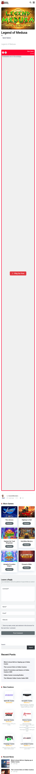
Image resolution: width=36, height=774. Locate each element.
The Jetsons (9, 520)
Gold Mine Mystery (27, 541)
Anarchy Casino (9, 720)
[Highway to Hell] (27, 517)
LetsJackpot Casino (27, 744)
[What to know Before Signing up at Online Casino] (5, 767)
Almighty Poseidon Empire (9, 565)
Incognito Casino (27, 701)
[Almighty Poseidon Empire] (9, 561)
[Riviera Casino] (27, 718)
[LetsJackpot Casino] (27, 742)
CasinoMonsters (13, 496)
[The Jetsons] (9, 517)
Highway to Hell (27, 520)
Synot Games (7, 38)
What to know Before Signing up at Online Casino (17, 663)
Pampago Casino (9, 744)
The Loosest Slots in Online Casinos (15, 667)
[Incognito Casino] (27, 699)
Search (3, 644)
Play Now (9, 523)
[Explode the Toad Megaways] (9, 538)
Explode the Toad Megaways (9, 542)
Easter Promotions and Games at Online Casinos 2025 (16, 671)
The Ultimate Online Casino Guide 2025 (16, 678)
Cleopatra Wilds (27, 564)
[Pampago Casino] (9, 742)
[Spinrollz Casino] (9, 699)
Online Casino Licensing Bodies (14, 675)
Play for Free (19, 273)
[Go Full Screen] (6, 52)
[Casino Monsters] (4, 2)
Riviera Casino (27, 720)
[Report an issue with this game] (3, 52)
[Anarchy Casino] (9, 718)
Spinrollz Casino (9, 701)
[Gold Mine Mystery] (27, 538)
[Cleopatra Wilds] (27, 561)
